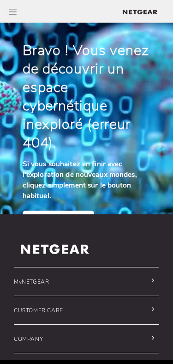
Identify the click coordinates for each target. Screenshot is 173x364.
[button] (84, 281)
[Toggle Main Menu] (12, 11)
